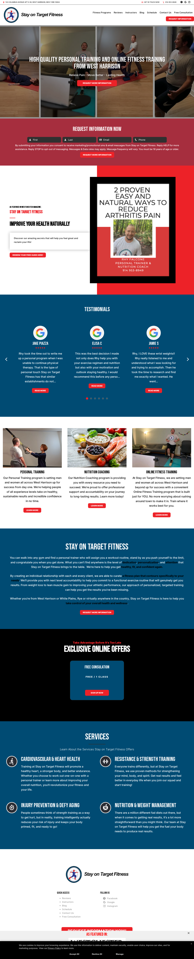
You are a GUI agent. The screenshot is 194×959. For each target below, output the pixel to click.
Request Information (180, 19)
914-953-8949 (170, 2)
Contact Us (165, 12)
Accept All (74, 954)
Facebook (112, 898)
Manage (120, 954)
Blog (142, 12)
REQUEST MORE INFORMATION (97, 612)
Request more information (97, 83)
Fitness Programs (102, 12)
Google (111, 902)
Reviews (118, 12)
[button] (6, 359)
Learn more (32, 510)
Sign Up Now (97, 693)
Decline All (97, 954)
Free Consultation (183, 12)
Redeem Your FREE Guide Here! (27, 255)
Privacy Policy (54, 948)
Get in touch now (151, 2)
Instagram (112, 906)
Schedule (152, 12)
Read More (40, 390)
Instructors (131, 12)
